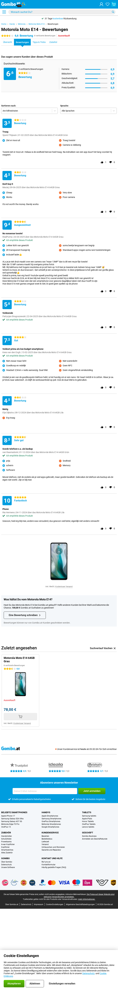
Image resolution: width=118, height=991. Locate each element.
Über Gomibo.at (11, 904)
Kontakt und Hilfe (52, 858)
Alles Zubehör (7, 853)
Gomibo (5, 858)
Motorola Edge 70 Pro (10, 824)
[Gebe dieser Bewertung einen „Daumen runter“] (110, 162)
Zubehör (6, 832)
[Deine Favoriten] (107, 4)
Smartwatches (7, 850)
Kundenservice (50, 832)
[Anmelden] (101, 4)
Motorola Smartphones (51, 824)
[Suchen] (113, 11)
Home (3, 24)
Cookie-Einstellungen (54, 904)
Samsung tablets (89, 816)
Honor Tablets (88, 821)
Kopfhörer (5, 847)
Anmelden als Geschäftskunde (94, 839)
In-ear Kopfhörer (8, 844)
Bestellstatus (47, 839)
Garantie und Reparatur (51, 850)
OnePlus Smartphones (51, 821)
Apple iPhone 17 (8, 816)
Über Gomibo (6, 862)
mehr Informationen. (86, 899)
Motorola (22, 24)
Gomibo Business (89, 836)
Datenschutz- (88, 973)
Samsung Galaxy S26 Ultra (12, 819)
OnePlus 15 (6, 827)
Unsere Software (8, 867)
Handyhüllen (6, 836)
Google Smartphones (50, 827)
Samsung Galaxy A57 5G (11, 821)
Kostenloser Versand (64, 587)
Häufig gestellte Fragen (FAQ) (54, 867)
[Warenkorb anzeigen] (114, 4)
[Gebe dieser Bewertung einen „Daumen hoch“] (102, 162)
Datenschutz (6, 865)
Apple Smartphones (50, 816)
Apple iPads (87, 819)
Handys (46, 812)
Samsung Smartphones (51, 819)
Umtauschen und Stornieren (53, 847)
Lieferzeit (45, 842)
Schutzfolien (6, 839)
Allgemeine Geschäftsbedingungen (80, 904)
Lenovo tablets (88, 827)
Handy (12, 24)
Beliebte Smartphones (14, 812)
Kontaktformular (48, 865)
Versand (45, 844)
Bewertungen (53, 24)
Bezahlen (45, 836)
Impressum (38, 904)
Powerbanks (6, 842)
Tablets (86, 812)
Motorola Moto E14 (37, 24)
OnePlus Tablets (88, 824)
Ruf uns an (46, 862)
